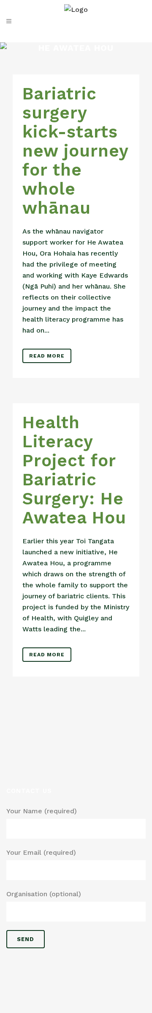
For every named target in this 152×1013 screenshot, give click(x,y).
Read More (47, 356)
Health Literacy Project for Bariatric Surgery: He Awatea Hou (74, 470)
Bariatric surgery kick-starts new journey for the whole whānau (75, 151)
